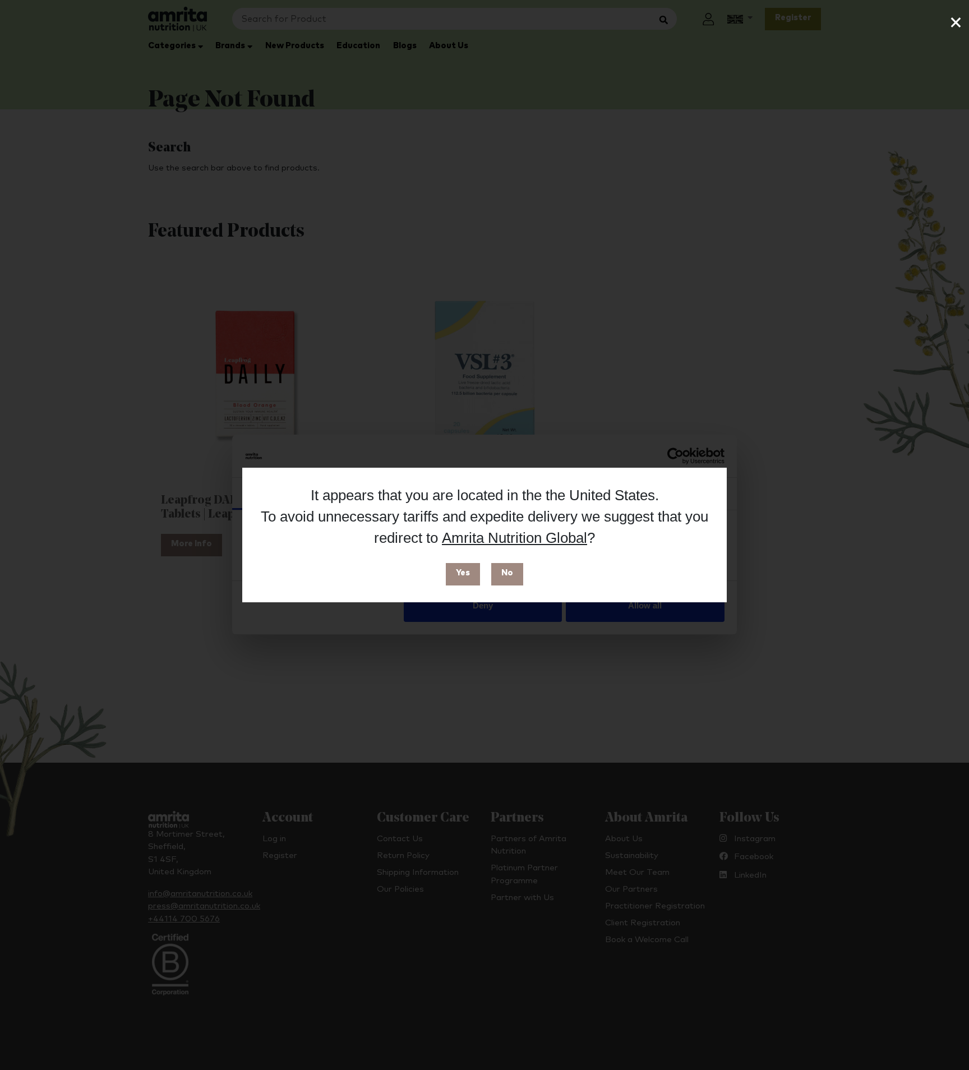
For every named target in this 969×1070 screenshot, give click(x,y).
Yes (463, 573)
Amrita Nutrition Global (514, 538)
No (507, 573)
